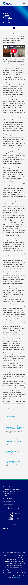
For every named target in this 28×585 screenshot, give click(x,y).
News (8, 411)
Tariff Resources (11, 416)
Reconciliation (10, 414)
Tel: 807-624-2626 (7, 498)
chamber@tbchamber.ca (9, 501)
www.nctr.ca (17, 577)
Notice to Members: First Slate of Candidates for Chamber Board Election (14, 441)
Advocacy (14, 431)
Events (8, 413)
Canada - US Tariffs (16, 454)
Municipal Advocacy (8, 22)
